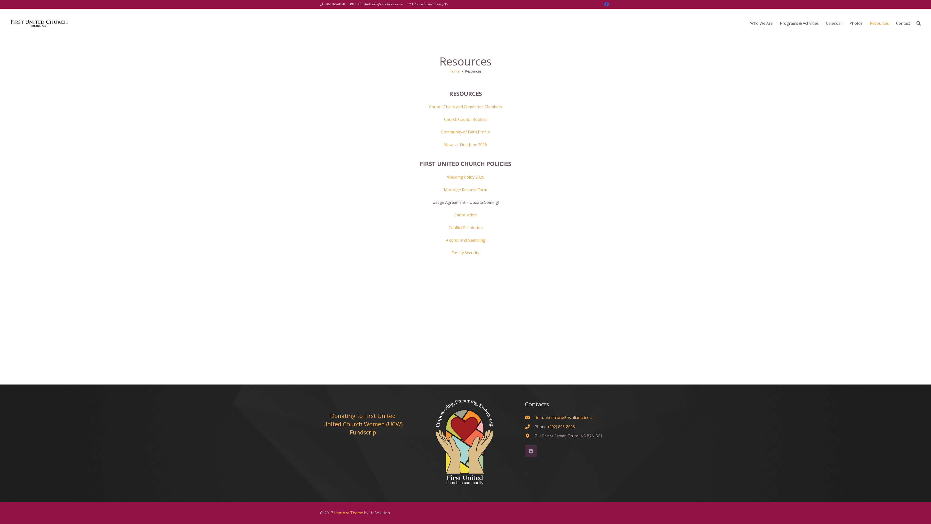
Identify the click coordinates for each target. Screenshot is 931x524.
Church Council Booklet (465, 119)
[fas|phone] (530, 426)
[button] (918, 23)
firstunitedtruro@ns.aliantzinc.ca (564, 417)
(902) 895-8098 (561, 426)
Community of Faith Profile (465, 132)
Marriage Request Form (465, 189)
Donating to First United (363, 416)
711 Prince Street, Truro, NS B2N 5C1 (568, 436)
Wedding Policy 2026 (465, 177)
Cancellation (465, 215)
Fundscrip (363, 432)
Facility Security (465, 252)
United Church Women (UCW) (363, 424)
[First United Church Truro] (39, 23)
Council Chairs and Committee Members (465, 106)
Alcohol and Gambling (465, 240)
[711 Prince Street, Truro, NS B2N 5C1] (530, 436)
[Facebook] (606, 4)
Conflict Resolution (466, 227)
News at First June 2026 (465, 144)
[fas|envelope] (530, 417)
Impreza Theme (348, 513)
